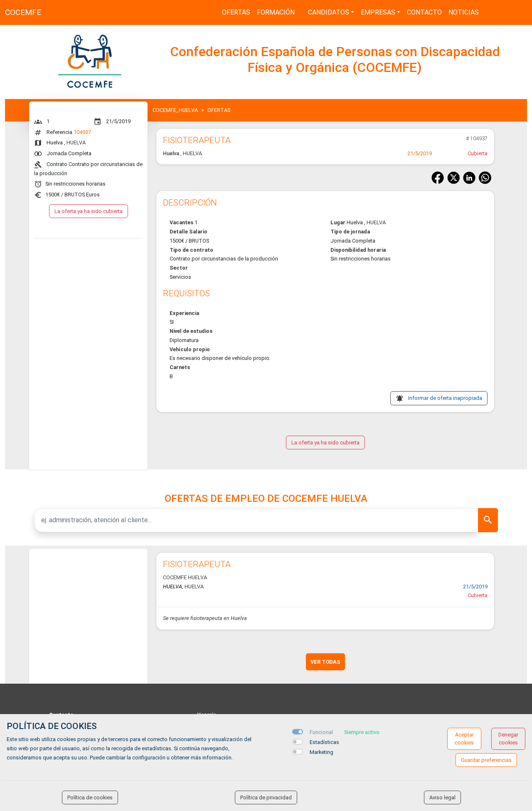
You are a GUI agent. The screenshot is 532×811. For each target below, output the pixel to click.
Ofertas (236, 12)
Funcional (321, 732)
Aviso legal (442, 797)
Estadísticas (324, 742)
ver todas (325, 662)
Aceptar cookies (464, 739)
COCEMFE (23, 12)
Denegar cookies (508, 739)
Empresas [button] (378, 12)
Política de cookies (90, 797)
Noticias (463, 12)
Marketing (321, 752)
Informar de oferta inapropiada (445, 398)
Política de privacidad (266, 797)
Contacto (424, 12)
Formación (276, 12)
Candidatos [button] (328, 12)
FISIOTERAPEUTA (197, 564)
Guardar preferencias (486, 760)
